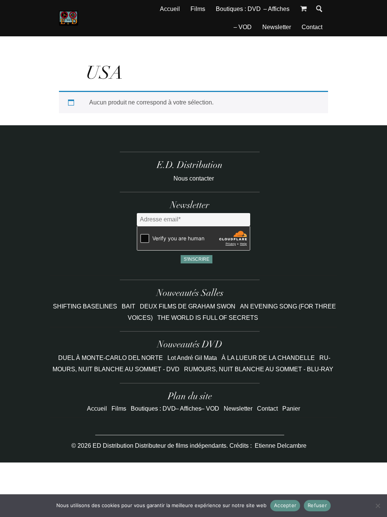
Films (197, 9)
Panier (291, 408)
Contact (312, 27)
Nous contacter (193, 178)
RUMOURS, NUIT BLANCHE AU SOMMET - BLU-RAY (258, 369)
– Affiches (276, 9)
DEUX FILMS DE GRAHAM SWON (188, 306)
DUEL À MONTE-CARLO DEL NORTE (110, 358)
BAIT (129, 306)
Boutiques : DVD (238, 9)
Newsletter (276, 27)
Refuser (317, 505)
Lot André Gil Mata (192, 358)
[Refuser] (377, 505)
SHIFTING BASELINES (86, 306)
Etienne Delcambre (281, 445)
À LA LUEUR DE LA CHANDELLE (268, 358)
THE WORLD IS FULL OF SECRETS (207, 318)
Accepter (285, 505)
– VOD (243, 27)
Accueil (170, 9)
